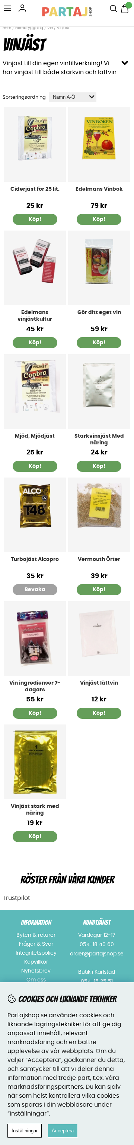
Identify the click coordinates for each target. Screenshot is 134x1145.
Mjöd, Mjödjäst (35, 436)
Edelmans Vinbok (99, 189)
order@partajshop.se (97, 954)
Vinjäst (63, 28)
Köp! (35, 342)
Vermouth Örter (99, 559)
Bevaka (35, 589)
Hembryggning (29, 28)
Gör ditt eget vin (99, 312)
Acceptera (63, 1130)
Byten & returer (35, 935)
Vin (50, 28)
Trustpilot (16, 898)
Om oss (36, 980)
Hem (7, 28)
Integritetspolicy (36, 953)
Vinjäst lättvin (99, 683)
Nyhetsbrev (36, 971)
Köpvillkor (36, 962)
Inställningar (25, 1130)
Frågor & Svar (36, 944)
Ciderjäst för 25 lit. (35, 189)
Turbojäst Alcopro (35, 559)
